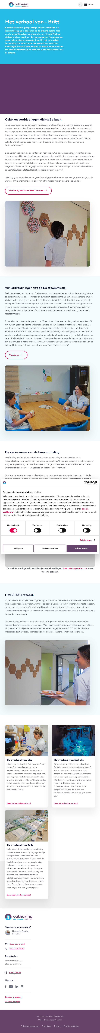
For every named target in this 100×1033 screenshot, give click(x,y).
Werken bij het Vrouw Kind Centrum (26, 190)
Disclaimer (46, 1026)
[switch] (37, 530)
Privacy (57, 1026)
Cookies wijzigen (12, 1001)
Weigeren (18, 548)
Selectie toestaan (50, 548)
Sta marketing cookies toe (74, 568)
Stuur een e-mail (17, 944)
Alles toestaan (81, 548)
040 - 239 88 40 (17, 948)
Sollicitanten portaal (30, 1026)
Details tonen (86, 540)
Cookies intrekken (13, 997)
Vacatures (14, 355)
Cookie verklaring (71, 1026)
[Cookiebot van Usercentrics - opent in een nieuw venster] (85, 483)
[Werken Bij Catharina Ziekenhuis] (18, 4)
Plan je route (15, 972)
